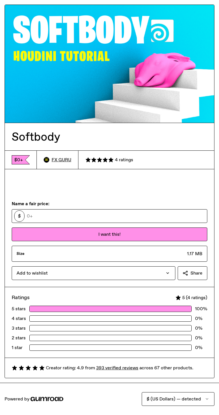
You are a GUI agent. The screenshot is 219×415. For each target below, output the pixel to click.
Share (196, 273)
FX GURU (61, 159)
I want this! (109, 234)
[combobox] (93, 273)
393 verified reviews (117, 367)
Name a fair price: (30, 203)
